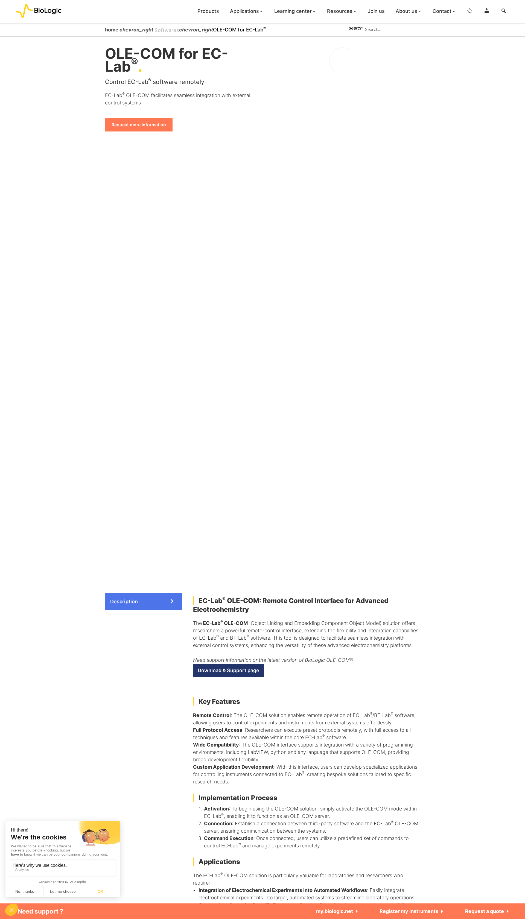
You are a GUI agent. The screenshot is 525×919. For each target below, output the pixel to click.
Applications (244, 11)
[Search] (504, 12)
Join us (376, 11)
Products (208, 11)
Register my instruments (409, 911)
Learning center (293, 11)
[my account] (487, 12)
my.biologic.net (334, 911)
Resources (339, 11)
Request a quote (484, 911)
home (112, 30)
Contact (442, 11)
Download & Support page (228, 670)
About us (406, 11)
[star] (470, 12)
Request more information (139, 124)
